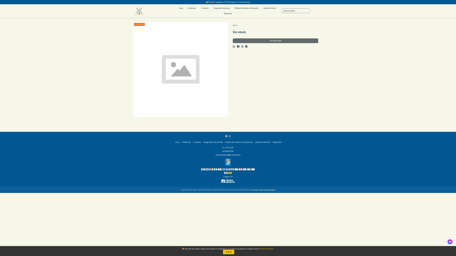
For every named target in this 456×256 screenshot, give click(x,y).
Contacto (205, 8)
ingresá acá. (255, 190)
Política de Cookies (266, 249)
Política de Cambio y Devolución (246, 8)
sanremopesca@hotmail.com (228, 155)
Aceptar (228, 252)
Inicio (181, 8)
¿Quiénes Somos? (270, 8)
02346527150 (228, 151)
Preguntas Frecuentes (221, 8)
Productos (192, 8)
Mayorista (228, 13)
